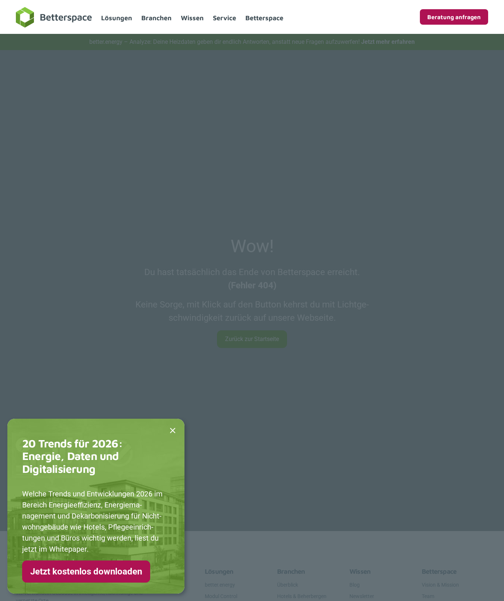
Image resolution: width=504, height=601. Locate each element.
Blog (354, 585)
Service (224, 18)
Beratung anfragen (454, 17)
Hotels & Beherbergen (302, 596)
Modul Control (221, 596)
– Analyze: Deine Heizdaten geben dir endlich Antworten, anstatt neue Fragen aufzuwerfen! (252, 41)
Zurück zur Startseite (252, 338)
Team (428, 596)
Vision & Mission (440, 585)
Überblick (287, 585)
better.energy (220, 585)
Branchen (156, 18)
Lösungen (116, 18)
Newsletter (361, 596)
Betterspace (264, 18)
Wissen (192, 18)
